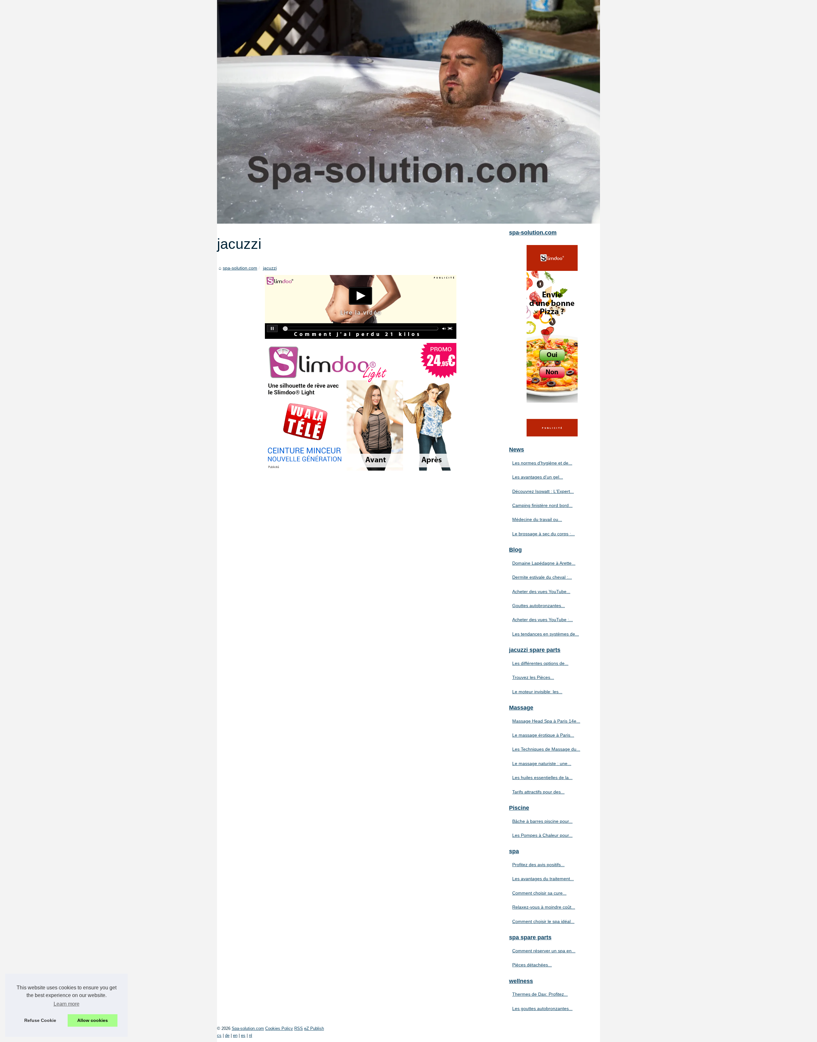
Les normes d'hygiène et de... (542, 462)
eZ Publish (314, 1028)
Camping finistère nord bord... (542, 505)
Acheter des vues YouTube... (541, 591)
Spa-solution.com (248, 1028)
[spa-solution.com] (408, 112)
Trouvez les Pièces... (533, 677)
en (235, 1035)
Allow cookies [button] (92, 1020)
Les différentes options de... (540, 663)
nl (250, 1035)
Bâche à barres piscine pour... (542, 821)
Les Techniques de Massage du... (546, 749)
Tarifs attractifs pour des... (538, 791)
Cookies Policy (279, 1028)
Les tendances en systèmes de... (545, 633)
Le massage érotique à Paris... (543, 735)
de (227, 1035)
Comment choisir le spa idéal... (543, 921)
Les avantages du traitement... (543, 878)
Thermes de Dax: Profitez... (540, 994)
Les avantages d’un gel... (537, 477)
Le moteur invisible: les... (537, 691)
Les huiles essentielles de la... (542, 777)
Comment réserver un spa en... (543, 950)
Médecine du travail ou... (537, 519)
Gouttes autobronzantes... (538, 605)
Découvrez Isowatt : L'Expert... (543, 491)
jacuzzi (270, 268)
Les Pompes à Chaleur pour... (542, 835)
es (243, 1035)
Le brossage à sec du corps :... (543, 533)
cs (219, 1035)
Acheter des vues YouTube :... (542, 619)
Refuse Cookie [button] (40, 1020)
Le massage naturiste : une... (541, 763)
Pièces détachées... (532, 964)
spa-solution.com (240, 268)
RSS (298, 1028)
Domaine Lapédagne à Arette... (543, 563)
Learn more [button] (66, 1004)
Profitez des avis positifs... (538, 864)
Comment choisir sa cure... (539, 893)
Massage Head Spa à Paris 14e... (546, 721)
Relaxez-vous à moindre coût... (543, 907)
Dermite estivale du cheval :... (542, 577)
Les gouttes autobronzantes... (542, 1008)
